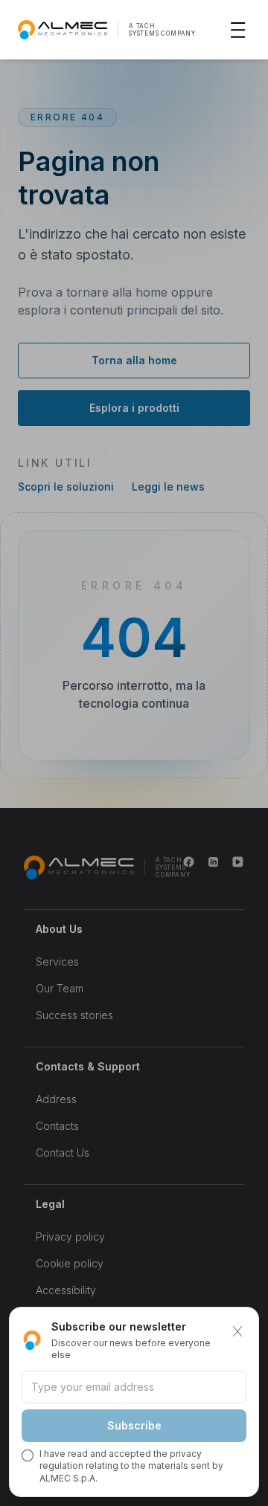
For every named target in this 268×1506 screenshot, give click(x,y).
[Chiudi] (237, 1331)
